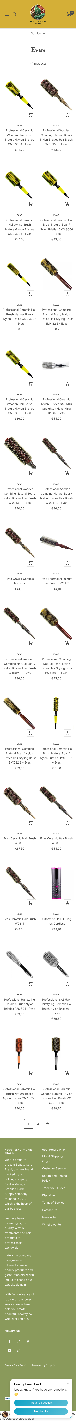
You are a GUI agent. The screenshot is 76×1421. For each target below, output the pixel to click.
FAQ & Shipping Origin (52, 1158)
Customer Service (54, 1168)
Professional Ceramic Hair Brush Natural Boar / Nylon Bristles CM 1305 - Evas (19, 1095)
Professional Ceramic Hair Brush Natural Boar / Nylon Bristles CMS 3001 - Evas (56, 755)
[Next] (47, 1124)
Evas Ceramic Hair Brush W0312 (56, 841)
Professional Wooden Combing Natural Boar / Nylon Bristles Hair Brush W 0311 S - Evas (56, 495)
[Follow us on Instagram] (18, 1341)
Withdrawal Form (53, 1224)
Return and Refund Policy (54, 1178)
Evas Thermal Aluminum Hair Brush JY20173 (56, 581)
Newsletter (49, 1217)
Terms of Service (53, 1202)
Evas (20, 125)
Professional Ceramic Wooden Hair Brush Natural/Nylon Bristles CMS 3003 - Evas (19, 406)
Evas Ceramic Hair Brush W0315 (19, 841)
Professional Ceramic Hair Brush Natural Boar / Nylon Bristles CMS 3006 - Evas (56, 226)
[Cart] (69, 14)
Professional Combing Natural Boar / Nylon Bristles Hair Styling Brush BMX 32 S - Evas (56, 316)
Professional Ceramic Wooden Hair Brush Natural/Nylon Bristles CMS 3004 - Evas (19, 137)
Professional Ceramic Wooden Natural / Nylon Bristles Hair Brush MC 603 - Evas (56, 1095)
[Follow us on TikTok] (18, 1350)
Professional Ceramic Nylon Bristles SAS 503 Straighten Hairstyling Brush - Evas (56, 406)
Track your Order (53, 1188)
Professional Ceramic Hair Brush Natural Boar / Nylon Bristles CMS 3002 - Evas (19, 316)
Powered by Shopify (43, 1365)
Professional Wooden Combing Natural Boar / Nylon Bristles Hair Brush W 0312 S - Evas (19, 665)
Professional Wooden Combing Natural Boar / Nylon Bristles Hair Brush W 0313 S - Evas (19, 495)
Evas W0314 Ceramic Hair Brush (19, 581)
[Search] (14, 14)
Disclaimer (49, 1195)
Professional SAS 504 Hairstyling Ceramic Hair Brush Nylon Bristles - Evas (56, 1006)
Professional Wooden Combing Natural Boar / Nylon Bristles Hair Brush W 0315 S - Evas (56, 137)
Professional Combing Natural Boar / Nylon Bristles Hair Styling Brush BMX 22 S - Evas (19, 755)
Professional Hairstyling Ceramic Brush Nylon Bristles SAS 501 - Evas (19, 1004)
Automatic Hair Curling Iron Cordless (56, 921)
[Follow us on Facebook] (9, 1341)
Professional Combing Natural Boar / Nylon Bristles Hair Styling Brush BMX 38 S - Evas (56, 665)
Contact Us (49, 1210)
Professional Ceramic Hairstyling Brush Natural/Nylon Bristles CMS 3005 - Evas (19, 226)
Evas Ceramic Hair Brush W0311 (19, 921)
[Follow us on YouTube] (9, 1350)
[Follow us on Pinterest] (27, 1341)
